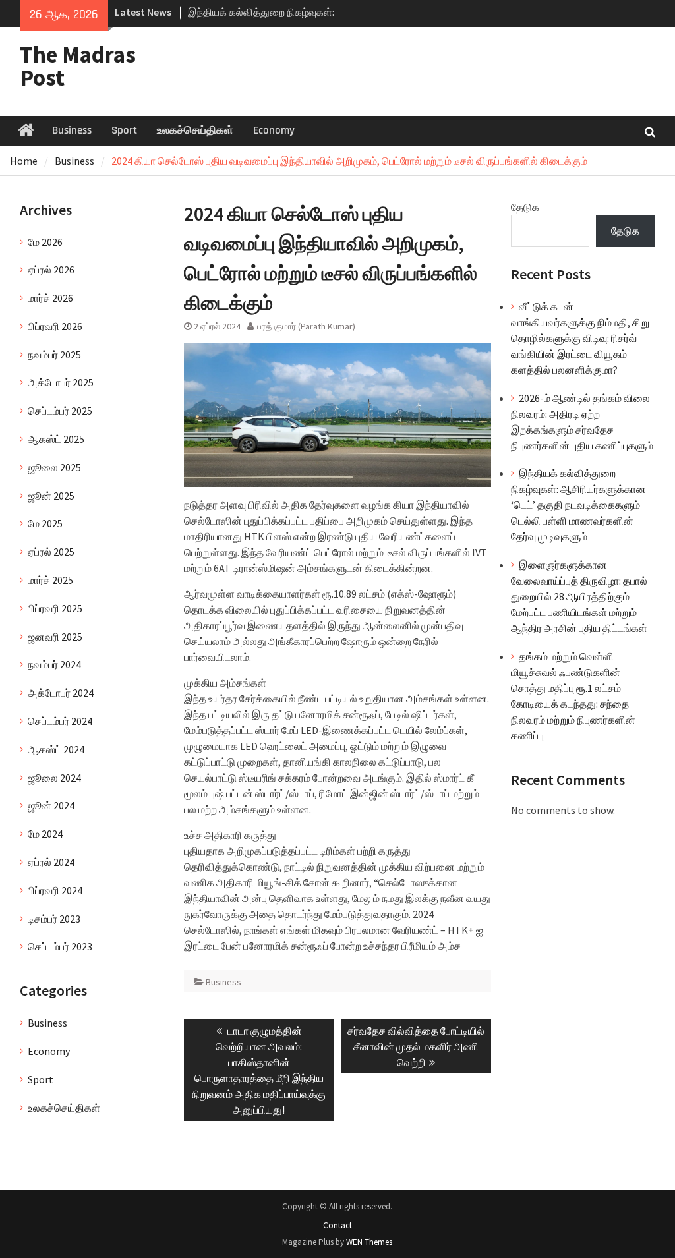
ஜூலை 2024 (54, 777)
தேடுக (525, 207)
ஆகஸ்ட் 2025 (56, 438)
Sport (124, 130)
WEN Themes (369, 1241)
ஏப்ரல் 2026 (51, 269)
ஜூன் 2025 (51, 495)
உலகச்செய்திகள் (195, 130)
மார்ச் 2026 (50, 297)
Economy (274, 130)
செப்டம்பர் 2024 (60, 721)
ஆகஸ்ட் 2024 (56, 749)
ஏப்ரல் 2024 (51, 862)
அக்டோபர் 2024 (61, 692)
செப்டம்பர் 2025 (60, 410)
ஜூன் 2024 (51, 805)
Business (72, 130)
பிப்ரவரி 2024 (55, 890)
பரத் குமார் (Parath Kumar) (306, 326)
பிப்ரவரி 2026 (55, 326)
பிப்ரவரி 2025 (55, 608)
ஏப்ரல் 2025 (51, 551)
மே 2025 (45, 523)
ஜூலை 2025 (54, 467)
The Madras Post (78, 66)
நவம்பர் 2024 (54, 664)
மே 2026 (45, 241)
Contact (337, 1225)
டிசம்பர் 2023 (54, 918)
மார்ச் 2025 (50, 579)
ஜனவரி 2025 (55, 636)
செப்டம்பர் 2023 (60, 946)
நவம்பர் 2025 (54, 354)
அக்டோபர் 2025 (61, 382)
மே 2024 (45, 833)
